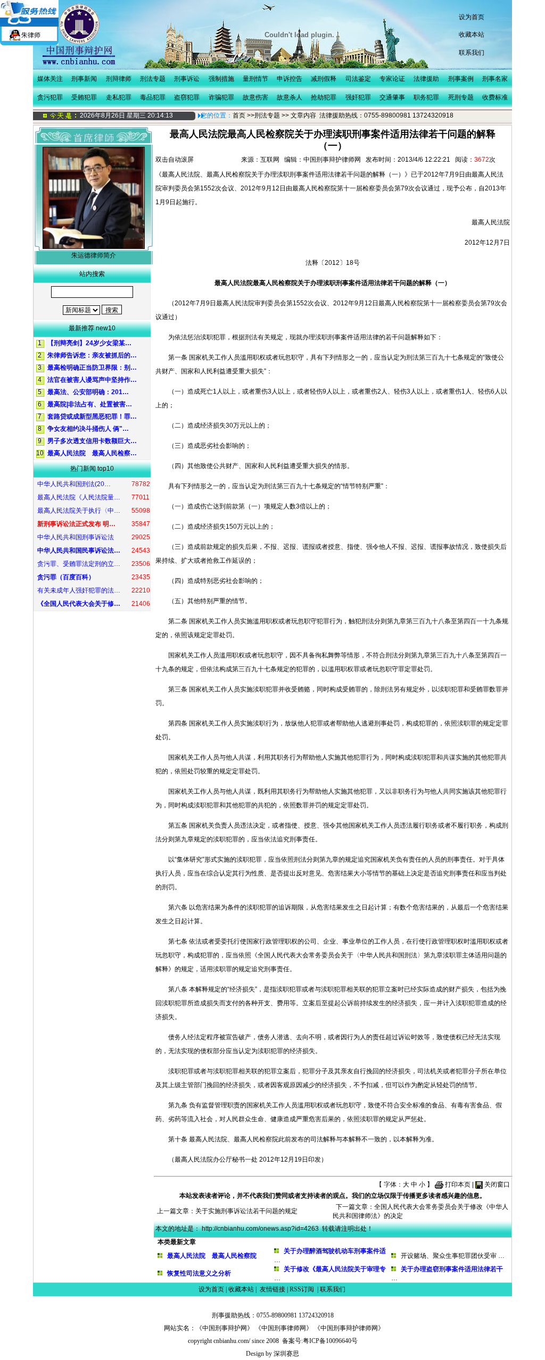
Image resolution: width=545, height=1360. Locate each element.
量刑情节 (255, 78)
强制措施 (221, 78)
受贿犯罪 (84, 97)
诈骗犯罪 (221, 97)
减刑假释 (323, 78)
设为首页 (471, 17)
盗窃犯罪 (187, 97)
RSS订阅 (302, 1289)
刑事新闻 (84, 78)
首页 (239, 115)
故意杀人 (289, 97)
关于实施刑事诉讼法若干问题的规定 (246, 1211)
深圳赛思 (286, 1353)
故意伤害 (255, 97)
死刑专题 (461, 97)
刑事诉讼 (187, 78)
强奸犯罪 (358, 97)
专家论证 (392, 78)
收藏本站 (471, 34)
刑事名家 (495, 78)
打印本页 (457, 1184)
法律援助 (426, 78)
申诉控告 (289, 78)
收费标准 (495, 97)
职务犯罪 (426, 97)
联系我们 (471, 52)
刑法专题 (153, 78)
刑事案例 (461, 78)
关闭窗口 (497, 1184)
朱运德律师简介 (93, 255)
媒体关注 (50, 78)
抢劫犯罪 (323, 97)
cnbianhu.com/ (231, 1341)
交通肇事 (392, 97)
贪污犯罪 (50, 97)
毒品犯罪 (153, 97)
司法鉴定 (358, 78)
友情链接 (272, 1289)
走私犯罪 (118, 97)
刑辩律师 (118, 78)
